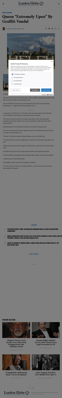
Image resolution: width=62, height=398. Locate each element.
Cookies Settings (15, 90)
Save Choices (35, 90)
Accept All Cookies (46, 90)
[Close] (52, 61)
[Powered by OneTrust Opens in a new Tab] (47, 95)
